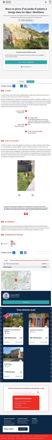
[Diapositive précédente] (19, 195)
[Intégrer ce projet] (25, 252)
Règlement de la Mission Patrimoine (41, 435)
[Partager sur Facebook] (14, 86)
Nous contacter (23, 428)
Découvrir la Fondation (9, 418)
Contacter (26, 302)
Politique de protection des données (13, 435)
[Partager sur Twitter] (17, 86)
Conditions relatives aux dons (27, 435)
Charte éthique (3, 438)
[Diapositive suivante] (33, 195)
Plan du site (3, 435)
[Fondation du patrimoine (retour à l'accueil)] (7, 2)
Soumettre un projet (22, 418)
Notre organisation (7, 421)
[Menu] (50, 1)
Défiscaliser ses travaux (22, 421)
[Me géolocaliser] (38, 392)
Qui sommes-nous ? (7, 420)
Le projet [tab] (26, 87)
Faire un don (30, 81)
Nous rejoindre (34, 421)
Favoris (22, 81)
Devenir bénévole (35, 420)
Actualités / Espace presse (9, 424)
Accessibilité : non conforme (21, 438)
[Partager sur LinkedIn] (21, 86)
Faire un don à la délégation (26, 62)
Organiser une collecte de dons (23, 420)
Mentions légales (11, 438)
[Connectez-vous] (45, 2)
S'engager (34, 418)
